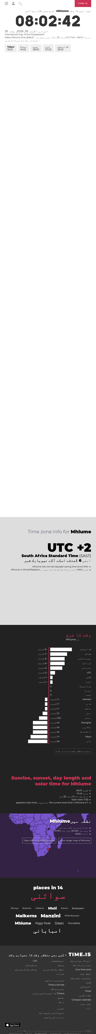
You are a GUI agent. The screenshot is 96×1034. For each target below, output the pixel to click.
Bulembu (26, 908)
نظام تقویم (85, 995)
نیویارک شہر (84, 658)
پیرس (36, 48)
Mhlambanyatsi (72, 916)
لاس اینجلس (62, 48)
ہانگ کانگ (85, 732)
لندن (48, 48)
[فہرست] (6, 4)
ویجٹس (61, 965)
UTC (89, 672)
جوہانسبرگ (85, 686)
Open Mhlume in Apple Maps (39, 840)
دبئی (88, 713)
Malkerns (26, 915)
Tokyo (10, 48)
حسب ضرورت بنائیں (54, 980)
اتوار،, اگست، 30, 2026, (26, 31)
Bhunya (14, 908)
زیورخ (88, 690)
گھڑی (88, 982)
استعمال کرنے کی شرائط (51, 1013)
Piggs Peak (43, 923)
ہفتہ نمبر (85, 1004)
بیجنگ (23, 48)
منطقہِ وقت (85, 974)
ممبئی (88, 718)
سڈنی (88, 741)
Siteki (59, 923)
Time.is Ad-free (56, 985)
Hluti (52, 908)
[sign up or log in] (13, 4)
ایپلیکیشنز (57, 961)
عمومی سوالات (57, 989)
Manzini (51, 916)
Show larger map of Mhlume (75, 840)
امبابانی (47, 930)
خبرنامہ (59, 974)
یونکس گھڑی (31, 965)
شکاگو (88, 654)
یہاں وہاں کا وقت (82, 965)
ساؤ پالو (86, 668)
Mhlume (23, 923)
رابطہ (61, 1002)
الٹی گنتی (85, 987)
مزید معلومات (43, 37)
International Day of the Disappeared (24, 34)
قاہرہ (88, 704)
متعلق (61, 998)
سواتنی (48, 895)
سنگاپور (86, 727)
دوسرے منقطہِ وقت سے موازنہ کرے (73, 751)
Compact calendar (81, 1000)
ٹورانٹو (86, 663)
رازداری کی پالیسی (54, 1017)
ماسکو (88, 708)
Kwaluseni (78, 908)
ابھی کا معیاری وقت (80, 961)
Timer (88, 991)
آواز (88, 1008)
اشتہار (60, 1009)
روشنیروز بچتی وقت (81, 978)
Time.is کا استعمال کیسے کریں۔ (47, 993)
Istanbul (87, 699)
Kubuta (64, 908)
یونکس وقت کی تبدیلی (26, 969)
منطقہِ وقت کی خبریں (53, 969)
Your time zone (83, 969)
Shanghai (86, 722)
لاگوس (88, 677)
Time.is (83, 3)
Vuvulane (74, 923)
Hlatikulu (39, 908)
